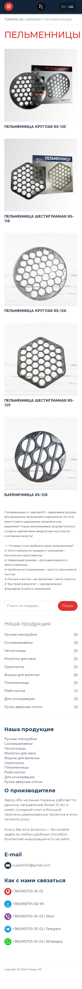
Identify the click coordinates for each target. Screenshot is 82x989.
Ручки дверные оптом (23, 707)
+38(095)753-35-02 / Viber (32, 916)
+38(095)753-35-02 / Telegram (36, 929)
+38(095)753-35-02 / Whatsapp (37, 941)
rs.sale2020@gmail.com (30, 865)
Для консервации (19, 699)
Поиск (67, 606)
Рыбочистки (14, 691)
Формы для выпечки (21, 675)
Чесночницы (15, 651)
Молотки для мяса (20, 659)
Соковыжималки (18, 643)
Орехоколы (14, 667)
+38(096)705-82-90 (28, 904)
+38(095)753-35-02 (27, 891)
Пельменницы (16, 683)
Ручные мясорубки (20, 635)
